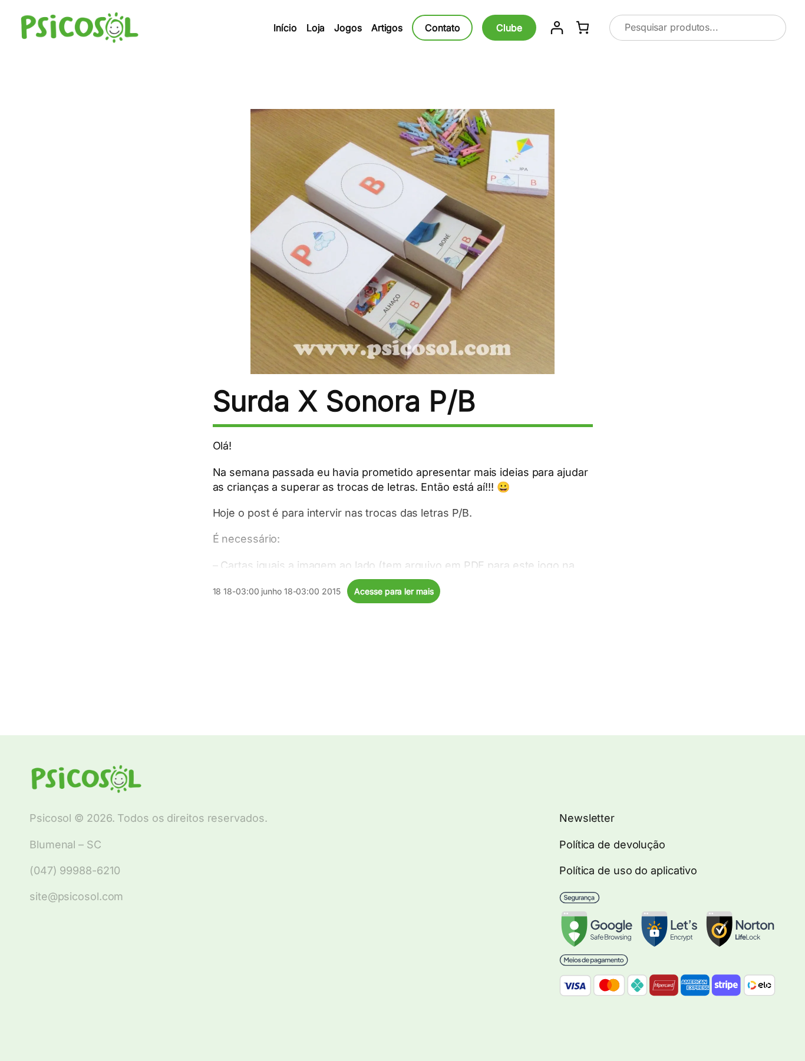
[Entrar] (556, 27)
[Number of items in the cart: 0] (582, 27)
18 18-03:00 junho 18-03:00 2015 (277, 591)
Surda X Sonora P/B (344, 401)
